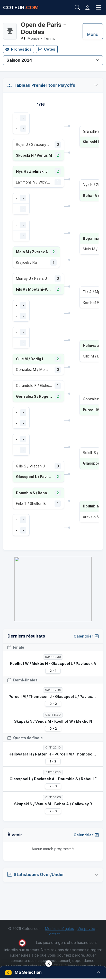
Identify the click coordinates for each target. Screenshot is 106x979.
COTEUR (21, 7)
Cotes (49, 49)
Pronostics (21, 49)
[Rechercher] (77, 7)
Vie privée (86, 928)
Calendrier (84, 636)
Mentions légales (59, 928)
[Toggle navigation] (98, 7)
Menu (92, 34)
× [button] (48, 963)
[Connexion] (87, 7)
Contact (53, 934)
